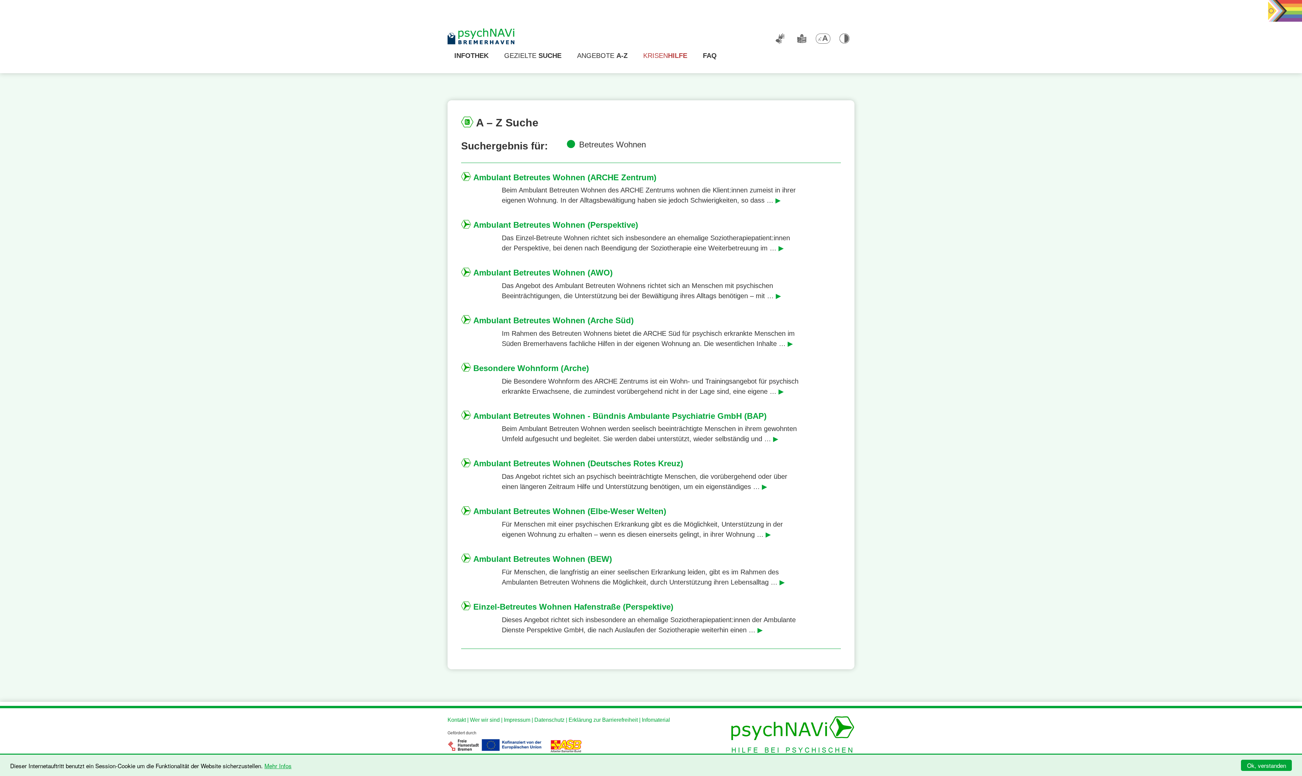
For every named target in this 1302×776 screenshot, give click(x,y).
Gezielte (532, 55)
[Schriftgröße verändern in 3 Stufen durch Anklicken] (823, 38)
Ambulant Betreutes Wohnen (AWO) (543, 272)
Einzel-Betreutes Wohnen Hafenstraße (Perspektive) (573, 606)
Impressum (517, 720)
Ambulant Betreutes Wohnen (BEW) (542, 559)
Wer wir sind (485, 720)
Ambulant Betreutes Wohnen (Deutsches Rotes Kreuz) (578, 463)
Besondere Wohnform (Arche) (531, 368)
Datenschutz (549, 720)
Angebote (602, 55)
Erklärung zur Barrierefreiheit (603, 720)
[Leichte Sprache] (801, 38)
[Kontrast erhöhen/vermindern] (844, 38)
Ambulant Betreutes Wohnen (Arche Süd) (553, 320)
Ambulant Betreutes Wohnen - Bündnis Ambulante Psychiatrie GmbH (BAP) (620, 416)
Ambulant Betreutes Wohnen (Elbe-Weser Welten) (569, 511)
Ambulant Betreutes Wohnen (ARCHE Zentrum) (564, 177)
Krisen (665, 55)
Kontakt (457, 720)
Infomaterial (656, 720)
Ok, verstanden (1266, 765)
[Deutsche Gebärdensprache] (780, 38)
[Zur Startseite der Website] (481, 36)
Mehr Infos (278, 765)
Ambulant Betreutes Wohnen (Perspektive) (555, 224)
